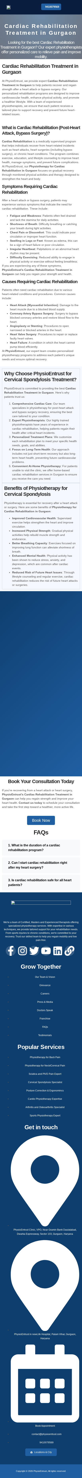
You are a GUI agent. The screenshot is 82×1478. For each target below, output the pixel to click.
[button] (70, 7)
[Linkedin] (58, 951)
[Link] (69, 951)
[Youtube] (46, 951)
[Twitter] (34, 951)
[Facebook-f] (11, 951)
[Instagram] (22, 951)
